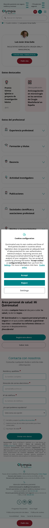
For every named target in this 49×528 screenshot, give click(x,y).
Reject (24, 283)
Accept (24, 275)
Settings (24, 290)
